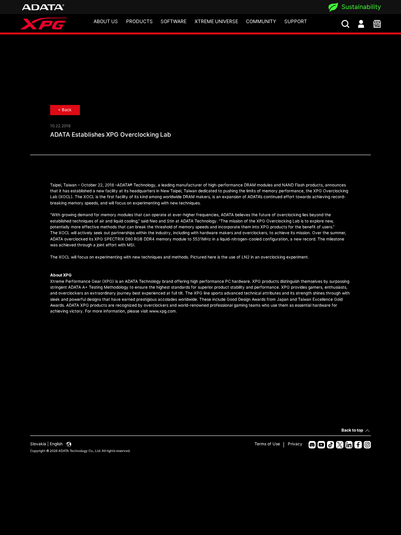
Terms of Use (267, 443)
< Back (65, 109)
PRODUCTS (139, 21)
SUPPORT (295, 21)
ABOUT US (106, 21)
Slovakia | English (47, 443)
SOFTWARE (173, 21)
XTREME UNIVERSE (216, 21)
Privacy (295, 443)
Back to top (352, 430)
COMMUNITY (261, 21)
